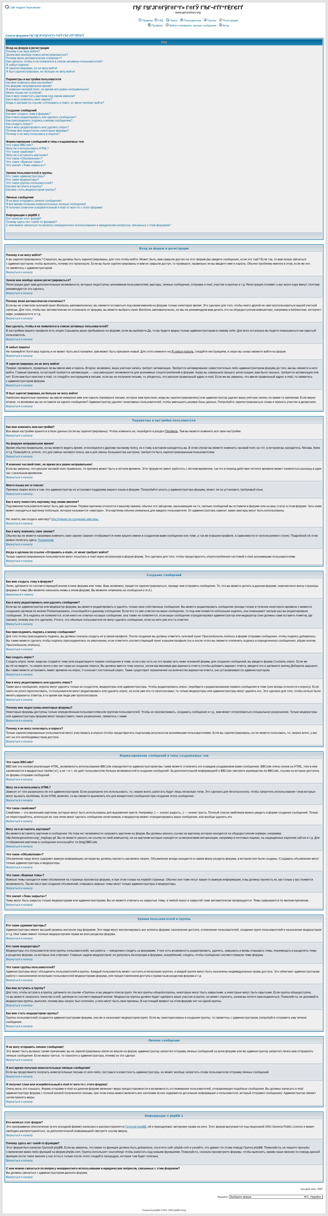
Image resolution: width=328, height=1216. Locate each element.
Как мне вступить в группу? (24, 186)
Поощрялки (46, 540)
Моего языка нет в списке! (24, 92)
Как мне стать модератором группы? (31, 189)
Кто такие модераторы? (22, 179)
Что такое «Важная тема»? (24, 162)
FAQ (160, 20)
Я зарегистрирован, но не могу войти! (31, 68)
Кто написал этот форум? (23, 218)
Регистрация (230, 20)
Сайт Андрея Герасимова (24, 7)
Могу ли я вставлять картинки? (27, 155)
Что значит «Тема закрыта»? (26, 165)
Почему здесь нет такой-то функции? (31, 222)
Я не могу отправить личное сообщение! (33, 200)
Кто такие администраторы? (25, 176)
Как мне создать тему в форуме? (28, 114)
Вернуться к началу (19, 272)
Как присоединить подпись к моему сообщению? (39, 120)
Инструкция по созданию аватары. (75, 519)
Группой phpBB (135, 1126)
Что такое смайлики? (20, 151)
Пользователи (192, 20)
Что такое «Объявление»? (24, 158)
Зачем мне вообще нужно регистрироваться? (37, 54)
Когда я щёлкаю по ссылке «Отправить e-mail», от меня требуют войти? (55, 102)
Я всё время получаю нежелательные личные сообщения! (46, 204)
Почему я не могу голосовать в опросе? (33, 134)
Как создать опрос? (19, 124)
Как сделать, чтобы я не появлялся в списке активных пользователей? (54, 61)
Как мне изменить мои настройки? (29, 82)
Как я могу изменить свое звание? (29, 99)
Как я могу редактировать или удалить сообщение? (41, 117)
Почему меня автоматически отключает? (34, 58)
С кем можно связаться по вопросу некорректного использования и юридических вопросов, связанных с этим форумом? (88, 225)
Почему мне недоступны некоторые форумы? (37, 130)
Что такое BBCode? (19, 145)
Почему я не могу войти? (23, 51)
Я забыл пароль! (17, 65)
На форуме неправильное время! (29, 86)
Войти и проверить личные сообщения (192, 25)
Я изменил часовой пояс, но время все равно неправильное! (47, 89)
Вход (226, 25)
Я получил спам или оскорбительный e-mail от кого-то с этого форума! (54, 207)
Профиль (157, 25)
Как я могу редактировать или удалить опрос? (37, 127)
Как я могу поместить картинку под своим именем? (40, 96)
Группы (211, 20)
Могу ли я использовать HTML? (27, 148)
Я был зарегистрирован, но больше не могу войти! (40, 71)
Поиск (173, 20)
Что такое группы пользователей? (29, 183)
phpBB (156, 1210)
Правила (147, 20)
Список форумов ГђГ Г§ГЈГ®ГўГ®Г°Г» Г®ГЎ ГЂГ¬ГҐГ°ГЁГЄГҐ (45, 35)
